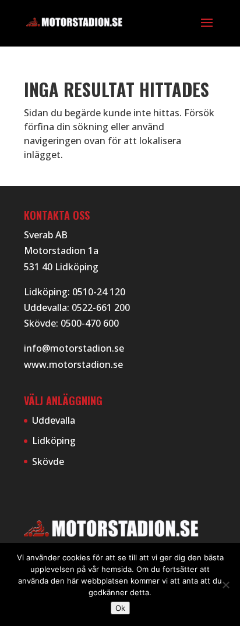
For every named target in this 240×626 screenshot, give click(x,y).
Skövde (48, 461)
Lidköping (54, 440)
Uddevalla (53, 420)
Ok (120, 608)
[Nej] (225, 585)
